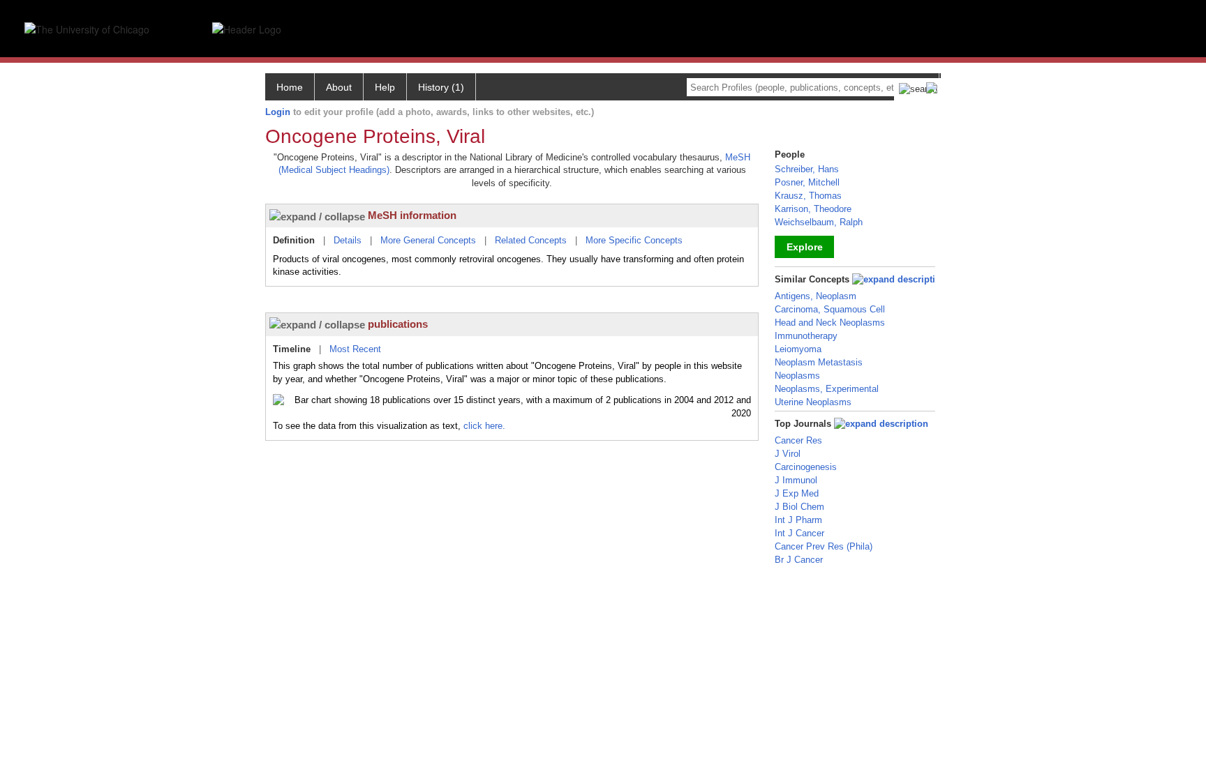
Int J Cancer (799, 533)
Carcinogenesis (806, 467)
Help (385, 87)
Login (277, 112)
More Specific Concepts (634, 240)
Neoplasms (797, 375)
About (339, 87)
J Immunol (796, 480)
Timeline (292, 349)
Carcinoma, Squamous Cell (830, 309)
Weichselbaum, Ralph (819, 222)
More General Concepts (428, 240)
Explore (805, 246)
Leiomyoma (798, 349)
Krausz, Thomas (808, 195)
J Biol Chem (799, 506)
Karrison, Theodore (813, 209)
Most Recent (355, 349)
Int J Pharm (798, 520)
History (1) (441, 87)
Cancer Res (798, 440)
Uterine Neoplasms (813, 402)
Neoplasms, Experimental (827, 389)
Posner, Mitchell (807, 182)
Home (289, 87)
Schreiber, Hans (807, 169)
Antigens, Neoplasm (815, 296)
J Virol (788, 453)
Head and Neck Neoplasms (830, 322)
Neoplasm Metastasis (819, 362)
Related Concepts (531, 240)
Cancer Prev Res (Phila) (823, 546)
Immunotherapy (806, 336)
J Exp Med (797, 493)
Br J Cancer (799, 559)
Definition (294, 240)
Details (348, 240)
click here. (484, 426)
